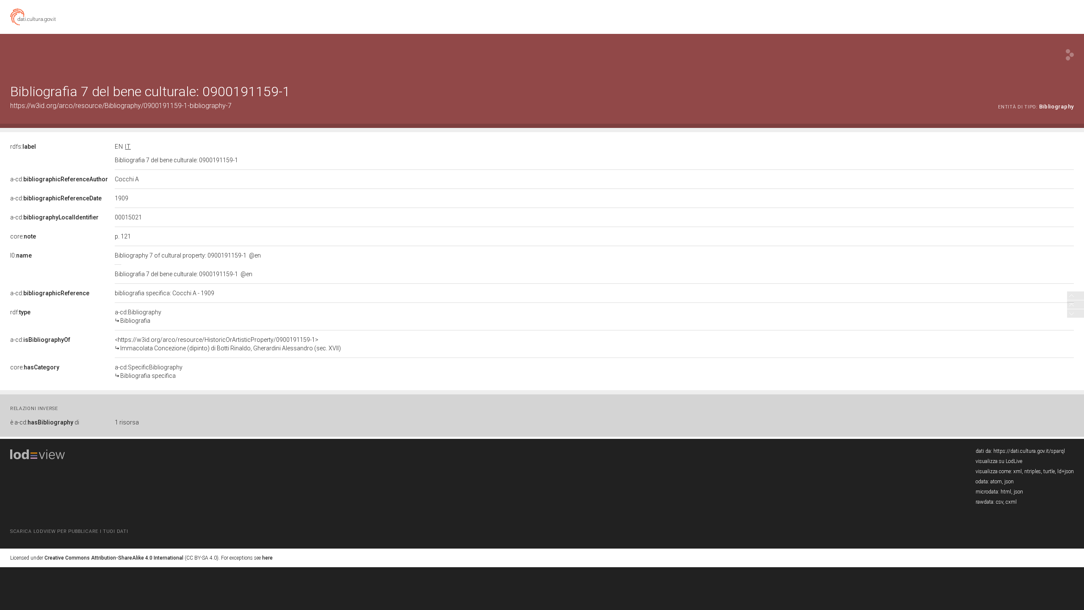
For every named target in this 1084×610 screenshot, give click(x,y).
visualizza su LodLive (999, 461)
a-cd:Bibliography (138, 316)
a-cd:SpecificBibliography (149, 371)
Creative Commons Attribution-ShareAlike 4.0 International (113, 558)
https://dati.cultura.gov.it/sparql (1029, 451)
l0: (21, 255)
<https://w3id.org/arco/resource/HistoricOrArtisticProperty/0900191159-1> (228, 344)
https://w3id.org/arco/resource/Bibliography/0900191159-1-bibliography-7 (121, 106)
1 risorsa (127, 422)
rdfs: (23, 146)
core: (23, 236)
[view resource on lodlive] (1070, 55)
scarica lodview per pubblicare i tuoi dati (69, 531)
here (267, 558)
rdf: (20, 312)
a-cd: (59, 179)
